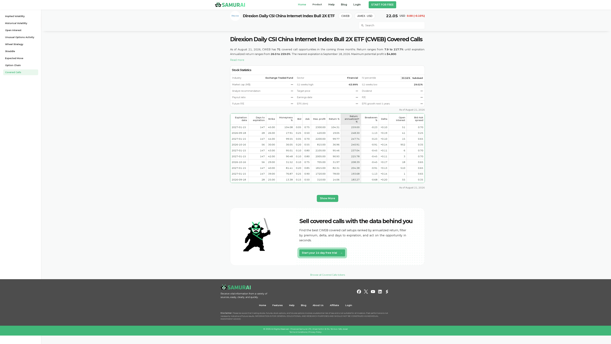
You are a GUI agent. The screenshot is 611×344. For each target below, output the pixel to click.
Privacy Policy (315, 332)
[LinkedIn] (379, 291)
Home (262, 305)
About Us (318, 305)
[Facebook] (358, 291)
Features (277, 305)
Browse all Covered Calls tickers (327, 274)
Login (348, 305)
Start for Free (382, 4)
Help (292, 305)
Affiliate (334, 305)
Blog (303, 305)
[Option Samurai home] (230, 4)
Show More (327, 198)
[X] (365, 291)
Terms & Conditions (298, 332)
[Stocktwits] (386, 291)
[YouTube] (372, 291)
